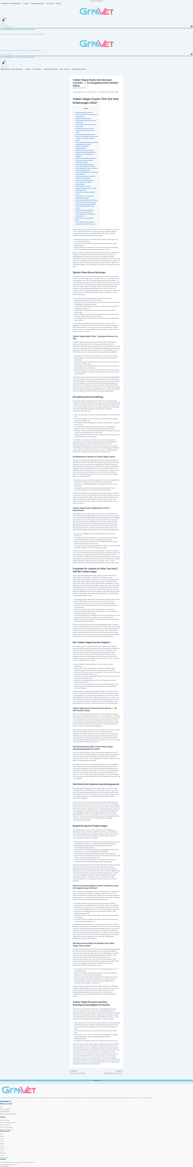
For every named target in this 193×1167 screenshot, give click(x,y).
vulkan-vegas (81, 294)
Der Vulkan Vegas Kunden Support (85, 134)
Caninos (2, 1143)
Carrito (2, 1155)
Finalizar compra (4, 1157)
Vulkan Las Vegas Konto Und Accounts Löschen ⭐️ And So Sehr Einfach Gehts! (87, 138)
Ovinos (2, 1150)
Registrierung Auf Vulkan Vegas (84, 150)
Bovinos (2, 1136)
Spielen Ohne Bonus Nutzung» (84, 112)
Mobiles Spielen (80, 184)
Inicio (1, 1134)
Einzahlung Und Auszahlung (83, 118)
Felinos (2, 1146)
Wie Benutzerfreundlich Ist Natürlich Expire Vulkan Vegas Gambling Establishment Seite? (86, 160)
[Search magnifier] (192, 26)
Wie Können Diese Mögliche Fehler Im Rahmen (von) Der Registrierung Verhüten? (86, 154)
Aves (1, 1141)
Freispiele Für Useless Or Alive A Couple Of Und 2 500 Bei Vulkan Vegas (85, 130)
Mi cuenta (2, 1153)
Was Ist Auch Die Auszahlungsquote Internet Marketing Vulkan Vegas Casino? (86, 206)
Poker (77, 220)
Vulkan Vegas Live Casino (83, 186)
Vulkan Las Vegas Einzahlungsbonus (86, 202)
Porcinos (2, 1148)
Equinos (2, 1139)
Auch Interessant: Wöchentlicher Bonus (87, 200)
